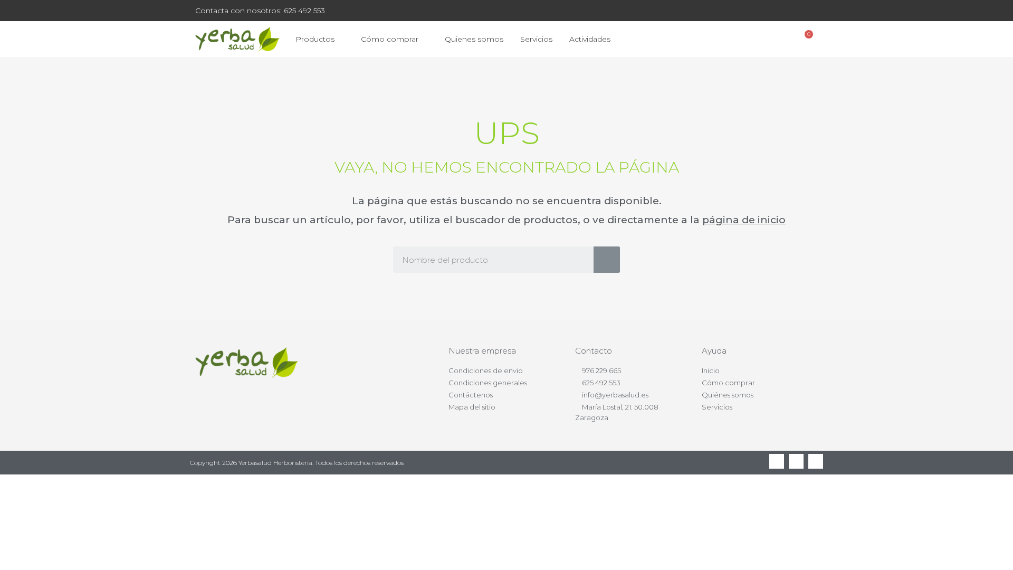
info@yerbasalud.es (615, 395)
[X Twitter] (796, 461)
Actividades (589, 39)
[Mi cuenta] (777, 39)
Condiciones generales (487, 382)
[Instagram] (815, 461)
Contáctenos (470, 395)
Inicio (711, 370)
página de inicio (744, 220)
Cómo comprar (389, 39)
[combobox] (485, 259)
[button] (749, 39)
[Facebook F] (776, 461)
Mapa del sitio (471, 407)
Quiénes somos (727, 395)
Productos (315, 39)
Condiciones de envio (485, 370)
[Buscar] (607, 259)
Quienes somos (474, 39)
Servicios (536, 39)
